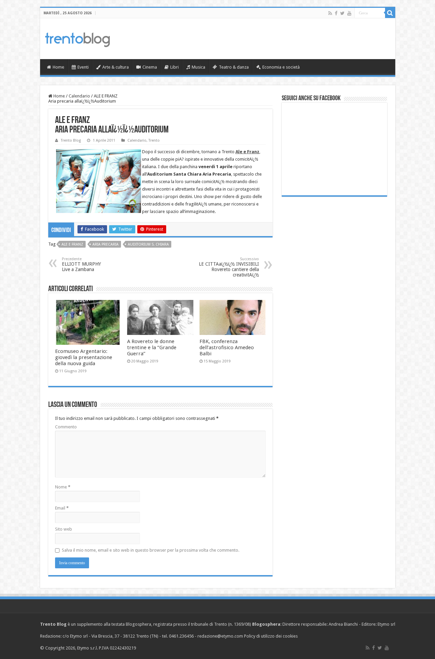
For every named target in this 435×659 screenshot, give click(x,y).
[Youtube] (349, 13)
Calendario (79, 96)
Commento (66, 426)
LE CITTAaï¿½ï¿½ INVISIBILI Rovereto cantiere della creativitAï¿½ (229, 267)
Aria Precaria (105, 244)
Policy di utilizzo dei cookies (271, 636)
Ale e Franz (72, 244)
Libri (174, 67)
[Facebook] (336, 13)
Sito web (63, 529)
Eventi (83, 67)
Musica (198, 67)
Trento (154, 140)
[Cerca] (390, 13)
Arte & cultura (115, 67)
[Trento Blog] (77, 38)
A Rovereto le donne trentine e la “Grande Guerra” (151, 347)
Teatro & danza (234, 67)
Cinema (149, 67)
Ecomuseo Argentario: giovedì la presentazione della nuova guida (83, 357)
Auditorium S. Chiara (148, 244)
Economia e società (281, 67)
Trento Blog (71, 140)
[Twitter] (342, 13)
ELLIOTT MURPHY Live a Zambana (81, 264)
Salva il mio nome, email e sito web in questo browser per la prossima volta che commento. (150, 550)
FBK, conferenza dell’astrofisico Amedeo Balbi (226, 347)
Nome (62, 486)
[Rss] (330, 13)
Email (62, 508)
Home (58, 67)
